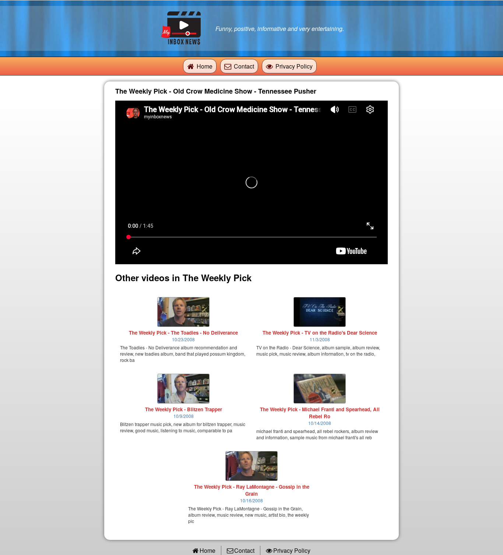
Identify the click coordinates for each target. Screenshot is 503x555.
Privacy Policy (294, 66)
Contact (244, 66)
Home (204, 66)
